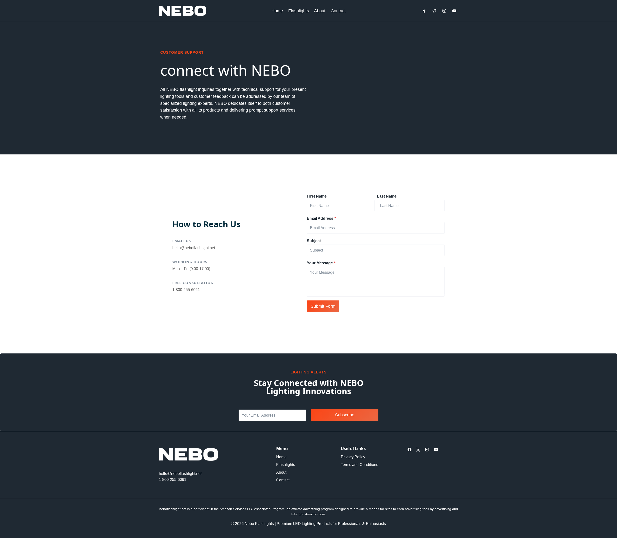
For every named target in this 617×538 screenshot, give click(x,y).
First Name (317, 196)
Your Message (321, 263)
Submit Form (323, 306)
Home (277, 10)
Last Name (386, 196)
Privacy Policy (353, 457)
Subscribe (344, 414)
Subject (314, 241)
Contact (338, 10)
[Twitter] (434, 11)
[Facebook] (424, 11)
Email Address (321, 218)
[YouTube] (454, 11)
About (319, 10)
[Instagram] (444, 11)
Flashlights (298, 10)
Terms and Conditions (359, 465)
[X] (418, 449)
